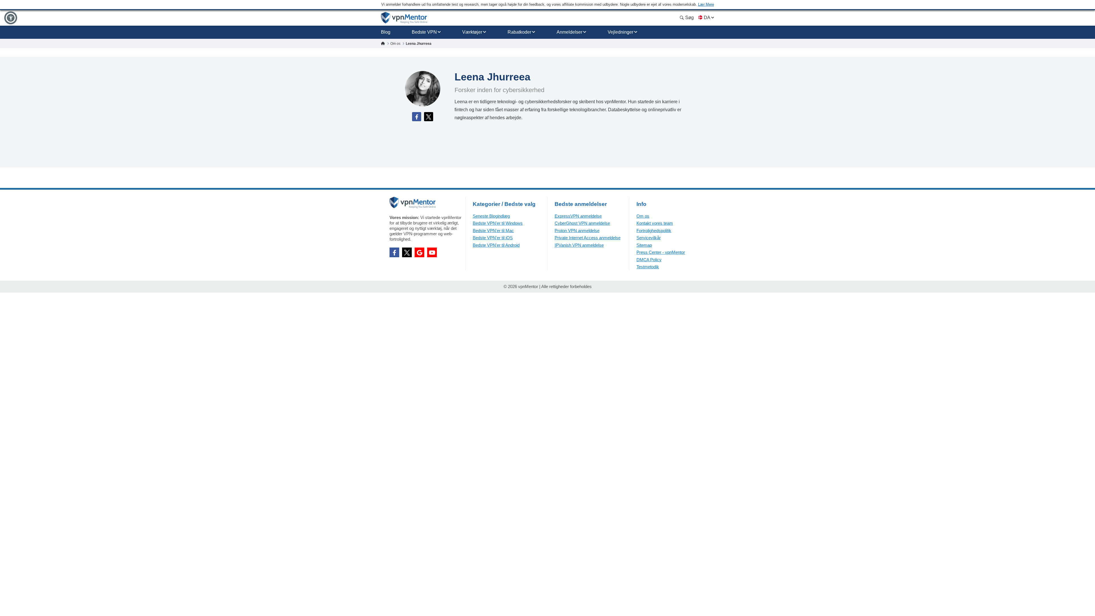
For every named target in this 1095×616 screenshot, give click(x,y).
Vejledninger (620, 32)
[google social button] (419, 252)
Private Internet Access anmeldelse (587, 237)
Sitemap (644, 245)
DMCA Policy (649, 259)
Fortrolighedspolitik (653, 230)
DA (707, 17)
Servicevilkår (648, 237)
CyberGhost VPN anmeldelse (582, 223)
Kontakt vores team (654, 223)
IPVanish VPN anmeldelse (579, 245)
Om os (642, 216)
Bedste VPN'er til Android (496, 245)
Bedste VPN (424, 32)
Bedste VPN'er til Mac (493, 230)
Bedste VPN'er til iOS (493, 237)
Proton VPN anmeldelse (577, 230)
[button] (11, 18)
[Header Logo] (404, 18)
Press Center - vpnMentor (660, 252)
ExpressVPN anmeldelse (578, 216)
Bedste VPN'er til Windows (498, 223)
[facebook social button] (394, 252)
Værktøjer (472, 32)
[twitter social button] (407, 252)
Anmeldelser (569, 32)
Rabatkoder (519, 32)
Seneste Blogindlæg (491, 216)
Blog (385, 32)
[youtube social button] (432, 252)
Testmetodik (647, 266)
